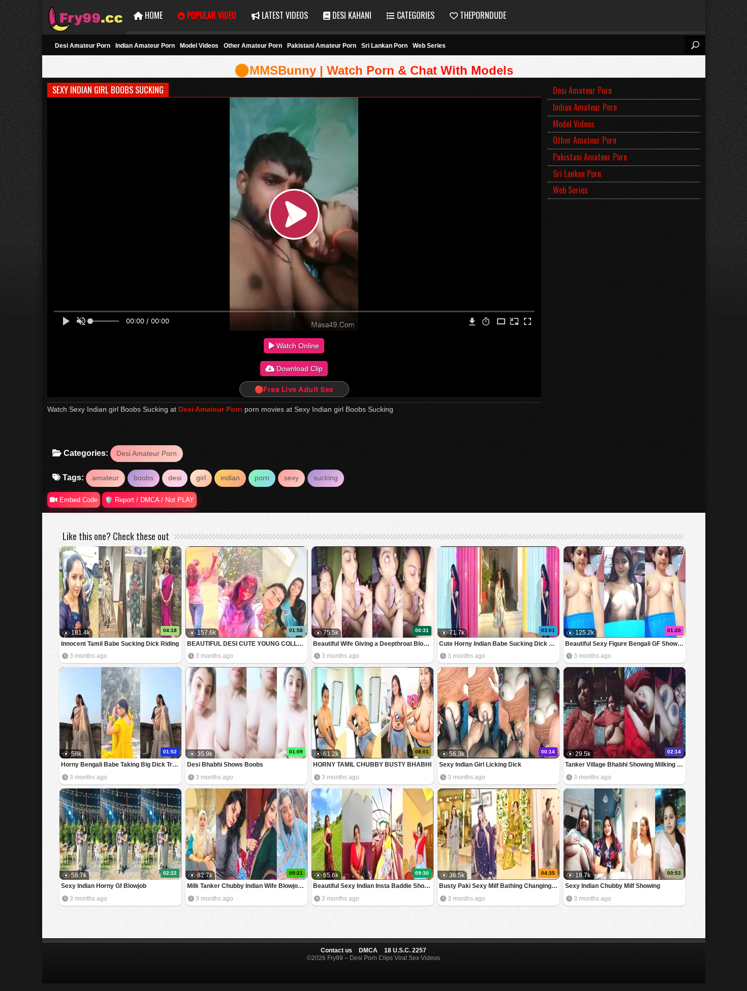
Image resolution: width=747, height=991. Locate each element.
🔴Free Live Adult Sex (294, 389)
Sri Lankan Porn (384, 45)
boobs (143, 478)
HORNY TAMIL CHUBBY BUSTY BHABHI (372, 764)
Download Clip (298, 369)
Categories (414, 15)
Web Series (429, 45)
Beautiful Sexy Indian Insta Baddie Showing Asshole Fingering (373, 885)
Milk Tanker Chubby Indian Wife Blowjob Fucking (247, 885)
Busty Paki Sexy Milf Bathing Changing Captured (499, 885)
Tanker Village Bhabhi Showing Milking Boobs (625, 764)
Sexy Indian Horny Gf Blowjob (103, 885)
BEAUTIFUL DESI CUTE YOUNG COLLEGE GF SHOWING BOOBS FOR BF (247, 643)
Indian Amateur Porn (145, 45)
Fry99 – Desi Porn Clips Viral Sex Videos (84, 15)
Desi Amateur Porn (82, 45)
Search (694, 45)
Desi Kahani (350, 15)
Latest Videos (284, 15)
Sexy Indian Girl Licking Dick (480, 764)
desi (174, 478)
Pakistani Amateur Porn (321, 45)
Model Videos (199, 45)
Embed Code (77, 500)
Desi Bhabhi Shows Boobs (225, 764)
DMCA (368, 950)
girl (201, 478)
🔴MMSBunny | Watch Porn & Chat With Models (373, 70)
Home (153, 15)
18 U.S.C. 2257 (405, 950)
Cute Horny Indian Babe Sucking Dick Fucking (499, 643)
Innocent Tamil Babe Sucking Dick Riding (120, 643)
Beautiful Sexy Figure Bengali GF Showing (625, 643)
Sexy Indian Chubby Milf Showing (612, 885)
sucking (326, 478)
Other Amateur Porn (253, 45)
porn (262, 478)
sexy (291, 478)
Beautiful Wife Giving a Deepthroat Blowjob (373, 643)
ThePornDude (482, 15)
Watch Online (296, 346)
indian (230, 478)
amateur (105, 478)
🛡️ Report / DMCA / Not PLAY (149, 500)
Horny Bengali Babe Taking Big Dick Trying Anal (121, 764)
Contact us (336, 950)
